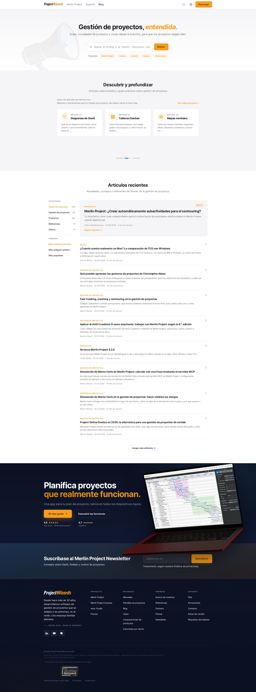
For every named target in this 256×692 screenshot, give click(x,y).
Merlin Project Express (101, 603)
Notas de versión (196, 614)
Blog (101, 4)
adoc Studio (96, 608)
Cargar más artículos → (144, 448)
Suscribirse (201, 558)
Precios (94, 614)
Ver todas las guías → (91, 103)
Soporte (90, 4)
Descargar (204, 4)
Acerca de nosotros (165, 597)
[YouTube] (54, 633)
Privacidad (76, 680)
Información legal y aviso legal (56, 680)
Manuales (127, 597)
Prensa (159, 614)
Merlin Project (74, 4)
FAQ (190, 597)
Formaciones (194, 603)
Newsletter (161, 619)
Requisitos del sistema (198, 619)
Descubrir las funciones (91, 513)
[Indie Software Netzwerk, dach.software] (69, 671)
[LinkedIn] (47, 633)
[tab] (119, 158)
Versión (122, 56)
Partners (160, 608)
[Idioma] (191, 4)
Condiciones (90, 680)
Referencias (160, 56)
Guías (125, 614)
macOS (134, 56)
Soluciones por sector (133, 629)
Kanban (146, 56)
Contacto (192, 608)
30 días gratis (56, 513)
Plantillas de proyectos (134, 603)
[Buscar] (184, 4)
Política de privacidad (186, 566)
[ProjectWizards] (63, 593)
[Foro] (62, 633)
